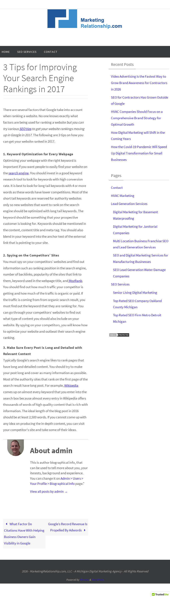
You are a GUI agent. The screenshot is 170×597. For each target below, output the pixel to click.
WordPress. (98, 579)
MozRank (75, 280)
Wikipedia (71, 385)
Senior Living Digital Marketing (135, 292)
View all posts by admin (49, 491)
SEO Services (120, 284)
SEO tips (25, 128)
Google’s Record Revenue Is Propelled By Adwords (67, 527)
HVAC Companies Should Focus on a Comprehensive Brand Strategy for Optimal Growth (137, 117)
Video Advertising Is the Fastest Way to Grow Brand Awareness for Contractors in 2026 (139, 82)
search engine (18, 173)
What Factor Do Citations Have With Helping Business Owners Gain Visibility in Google (24, 533)
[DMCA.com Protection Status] (119, 335)
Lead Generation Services (129, 203)
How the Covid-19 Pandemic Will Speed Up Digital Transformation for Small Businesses (139, 153)
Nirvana (84, 579)
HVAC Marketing (122, 195)
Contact (117, 187)
